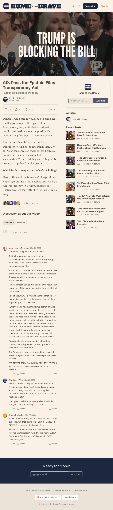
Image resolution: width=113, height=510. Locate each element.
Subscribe (90, 6)
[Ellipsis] (56, 248)
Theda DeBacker (16, 414)
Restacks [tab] (21, 222)
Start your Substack (49, 497)
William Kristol (90, 227)
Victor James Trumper (19, 248)
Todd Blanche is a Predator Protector (90, 222)
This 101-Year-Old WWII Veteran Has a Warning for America (93, 197)
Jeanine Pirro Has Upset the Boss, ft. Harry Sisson (91, 134)
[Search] (73, 6)
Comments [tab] (9, 222)
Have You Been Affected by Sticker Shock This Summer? (91, 146)
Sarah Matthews (91, 215)
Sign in (104, 6)
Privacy (59, 490)
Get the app (70, 497)
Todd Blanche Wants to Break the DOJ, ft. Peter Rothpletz (92, 210)
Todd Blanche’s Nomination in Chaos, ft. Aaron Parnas (92, 159)
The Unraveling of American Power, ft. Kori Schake (91, 172)
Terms (67, 490)
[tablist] (15, 222)
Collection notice (79, 490)
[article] (88, 135)
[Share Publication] (79, 6)
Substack (43, 504)
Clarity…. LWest (16, 380)
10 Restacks (35, 203)
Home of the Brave (17, 98)
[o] (70, 135)
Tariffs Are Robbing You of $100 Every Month (93, 184)
